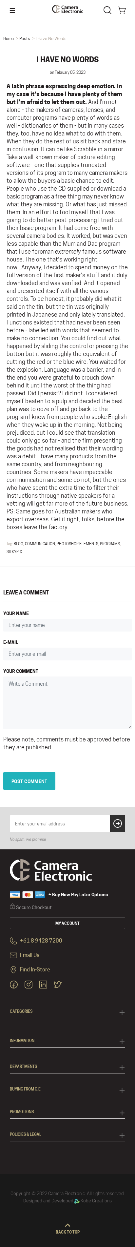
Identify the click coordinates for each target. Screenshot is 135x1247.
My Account (67, 923)
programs (110, 543)
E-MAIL (10, 642)
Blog (18, 543)
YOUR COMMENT (20, 671)
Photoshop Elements (77, 543)
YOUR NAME (16, 613)
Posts (24, 38)
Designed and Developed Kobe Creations (67, 1200)
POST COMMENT (29, 781)
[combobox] (109, 9)
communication (40, 543)
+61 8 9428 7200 (40, 941)
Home (8, 38)
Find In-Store (34, 970)
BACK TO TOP (68, 1232)
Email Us (29, 955)
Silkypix (14, 551)
